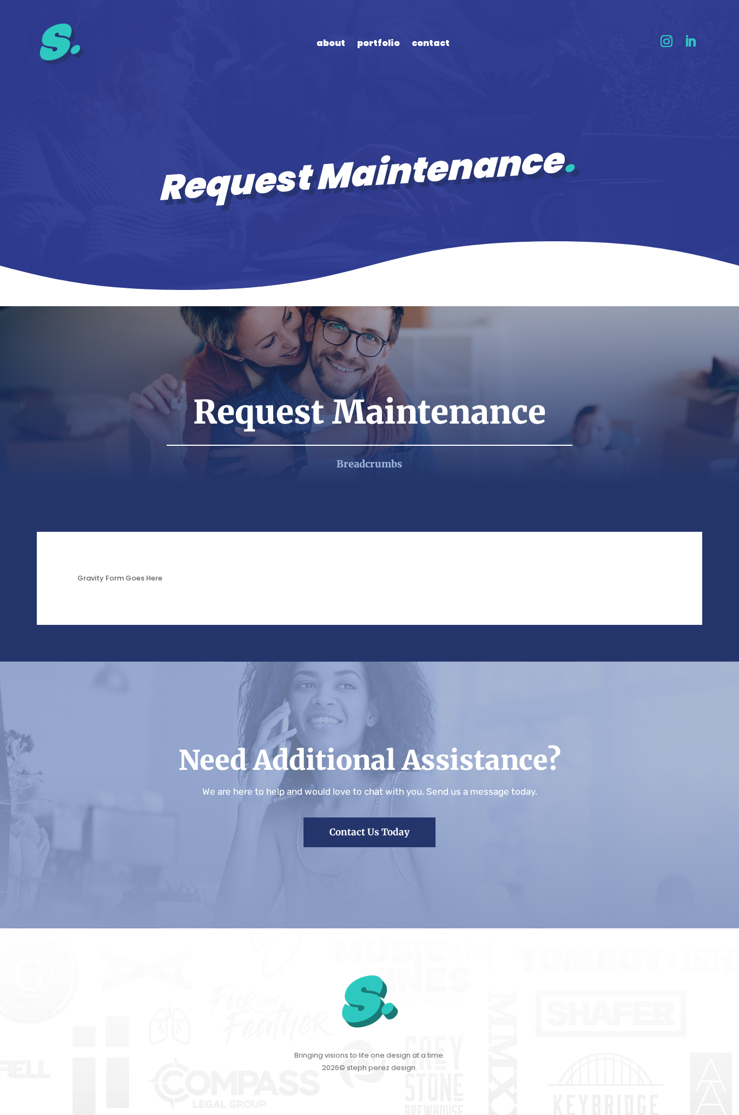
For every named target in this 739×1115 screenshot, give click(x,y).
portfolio (378, 44)
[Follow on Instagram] (666, 41)
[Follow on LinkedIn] (690, 41)
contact (431, 44)
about (330, 44)
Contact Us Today (369, 832)
